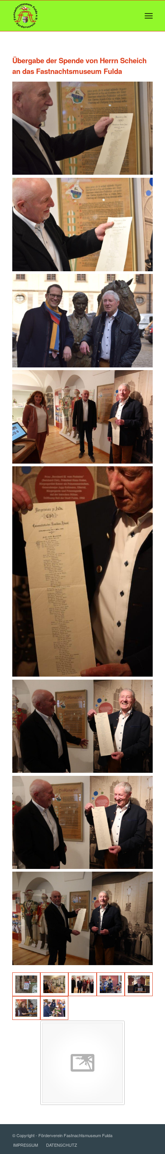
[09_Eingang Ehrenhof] (26, 984)
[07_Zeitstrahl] (54, 984)
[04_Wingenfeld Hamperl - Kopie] (54, 1008)
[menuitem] (149, 16)
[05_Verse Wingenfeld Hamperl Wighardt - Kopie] (82, 984)
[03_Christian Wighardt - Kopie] (139, 984)
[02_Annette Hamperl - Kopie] (26, 1008)
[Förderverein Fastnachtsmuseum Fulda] (68, 15)
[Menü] (149, 16)
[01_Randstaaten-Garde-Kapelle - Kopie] (111, 984)
